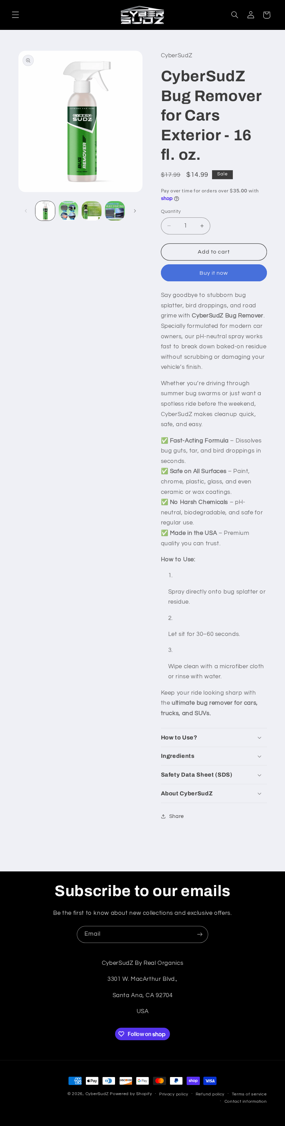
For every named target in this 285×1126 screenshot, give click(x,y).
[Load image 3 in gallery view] (91, 211)
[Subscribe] (200, 934)
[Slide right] (134, 210)
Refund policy (210, 1094)
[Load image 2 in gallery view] (68, 211)
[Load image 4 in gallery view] (114, 211)
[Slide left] (26, 210)
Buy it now (214, 273)
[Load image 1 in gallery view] (45, 211)
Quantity (171, 211)
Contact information (246, 1101)
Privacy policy (173, 1094)
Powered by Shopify (131, 1094)
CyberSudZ (97, 1094)
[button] (15, 15)
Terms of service (249, 1094)
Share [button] (176, 816)
